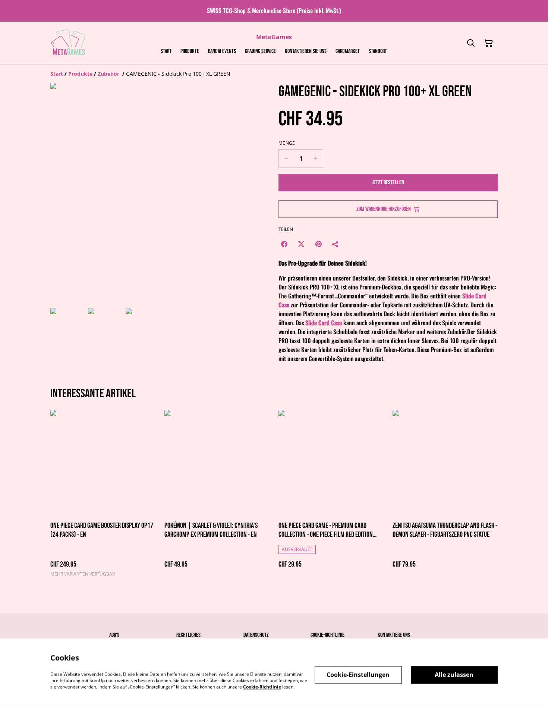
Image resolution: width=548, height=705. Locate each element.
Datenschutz (256, 635)
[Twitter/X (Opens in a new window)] (301, 244)
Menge (286, 143)
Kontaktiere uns (394, 635)
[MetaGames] (68, 43)
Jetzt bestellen (388, 182)
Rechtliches (188, 635)
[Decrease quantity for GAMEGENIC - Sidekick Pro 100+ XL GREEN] (286, 158)
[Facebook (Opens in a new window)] (284, 244)
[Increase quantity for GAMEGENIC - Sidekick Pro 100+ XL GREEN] (315, 158)
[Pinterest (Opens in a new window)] (318, 244)
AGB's (114, 635)
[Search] (471, 43)
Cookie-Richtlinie (327, 635)
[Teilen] (335, 244)
